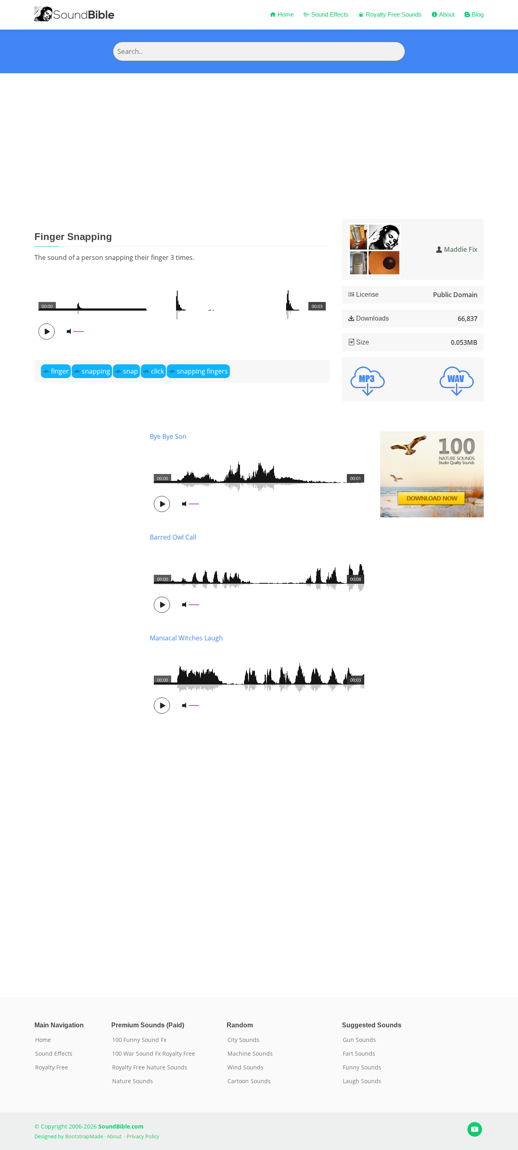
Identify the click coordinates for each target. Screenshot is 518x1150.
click (157, 371)
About (445, 14)
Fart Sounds (359, 1053)
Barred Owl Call (173, 537)
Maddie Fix (461, 249)
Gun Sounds (359, 1040)
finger (60, 371)
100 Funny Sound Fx (139, 1040)
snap (130, 371)
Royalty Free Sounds (393, 14)
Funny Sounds (362, 1067)
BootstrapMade (84, 1136)
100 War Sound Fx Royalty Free (153, 1053)
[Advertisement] (259, 134)
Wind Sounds (245, 1067)
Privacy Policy (143, 1136)
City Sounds (243, 1040)
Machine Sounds (250, 1053)
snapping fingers (202, 371)
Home (285, 14)
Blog (477, 14)
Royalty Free (51, 1067)
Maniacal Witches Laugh (186, 637)
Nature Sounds (132, 1081)
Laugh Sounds (362, 1081)
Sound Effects (329, 14)
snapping (96, 371)
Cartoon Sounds (249, 1081)
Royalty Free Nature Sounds (149, 1067)
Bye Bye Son (168, 436)
